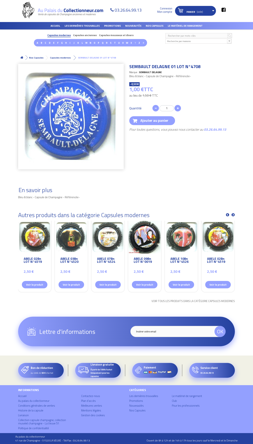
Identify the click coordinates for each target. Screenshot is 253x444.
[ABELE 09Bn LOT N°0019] (144, 237)
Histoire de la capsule (30, 410)
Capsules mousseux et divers (116, 35)
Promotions (112, 26)
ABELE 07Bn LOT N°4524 (106, 260)
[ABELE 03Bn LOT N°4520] (71, 237)
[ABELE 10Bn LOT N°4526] (181, 237)
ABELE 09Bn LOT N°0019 (143, 260)
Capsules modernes (59, 35)
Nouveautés (133, 26)
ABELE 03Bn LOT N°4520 (69, 260)
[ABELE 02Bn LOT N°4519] (34, 237)
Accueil (55, 26)
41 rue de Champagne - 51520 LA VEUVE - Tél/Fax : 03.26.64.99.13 (52, 440)
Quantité (135, 108)
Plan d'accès (88, 401)
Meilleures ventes (91, 405)
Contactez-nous (90, 396)
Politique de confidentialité (33, 428)
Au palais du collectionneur (33, 401)
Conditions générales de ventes (36, 405)
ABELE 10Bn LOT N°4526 (179, 260)
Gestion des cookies (93, 415)
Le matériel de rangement (185, 26)
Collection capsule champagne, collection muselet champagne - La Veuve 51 (42, 421)
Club (174, 401)
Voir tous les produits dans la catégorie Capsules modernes (193, 301)
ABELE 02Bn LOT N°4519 (33, 260)
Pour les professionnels (186, 405)
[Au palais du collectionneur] (65, 10)
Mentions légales (91, 410)
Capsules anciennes (85, 35)
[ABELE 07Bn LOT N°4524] (107, 237)
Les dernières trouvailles (82, 26)
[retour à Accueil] (21, 57)
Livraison (23, 415)
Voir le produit (34, 284)
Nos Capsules (154, 26)
